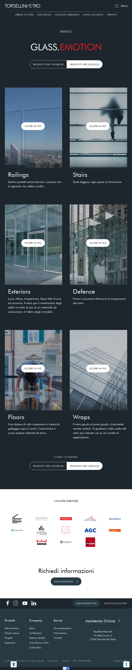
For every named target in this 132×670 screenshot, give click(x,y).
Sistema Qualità (37, 638)
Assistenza (100, 621)
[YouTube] (25, 603)
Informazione (60, 633)
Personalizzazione (62, 628)
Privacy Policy (52, 661)
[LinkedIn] (34, 603)
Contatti (58, 638)
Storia (32, 628)
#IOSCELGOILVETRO (115, 603)
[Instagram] (15, 603)
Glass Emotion (12, 628)
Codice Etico (35, 647)
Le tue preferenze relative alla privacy (66, 668)
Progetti (112, 14)
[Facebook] (8, 603)
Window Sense (12, 633)
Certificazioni (35, 633)
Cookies (65, 661)
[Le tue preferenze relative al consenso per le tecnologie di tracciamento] (126, 664)
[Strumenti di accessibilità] (14, 664)
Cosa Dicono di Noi (86, 603)
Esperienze (10, 642)
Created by (118, 661)
